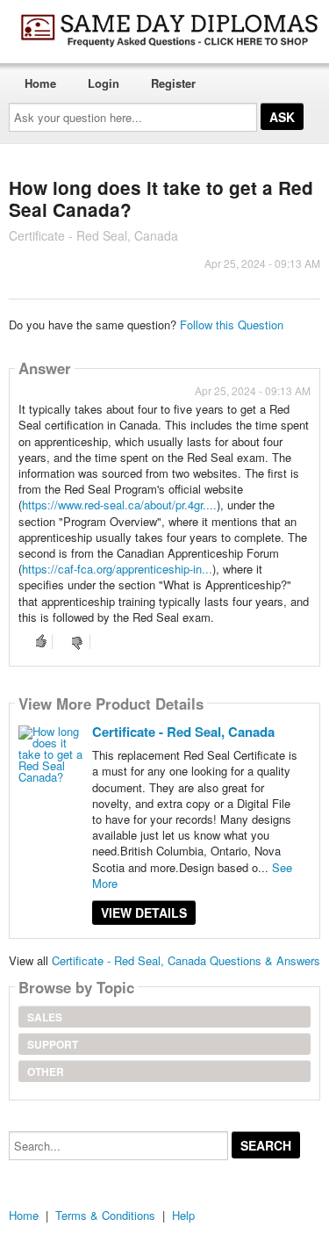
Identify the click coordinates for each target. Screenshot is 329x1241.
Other (45, 1071)
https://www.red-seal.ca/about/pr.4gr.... (119, 504)
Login (103, 83)
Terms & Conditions (105, 1215)
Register (173, 83)
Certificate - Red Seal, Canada (183, 731)
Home (40, 83)
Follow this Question (231, 324)
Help (183, 1215)
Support (52, 1044)
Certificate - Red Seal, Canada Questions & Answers (186, 960)
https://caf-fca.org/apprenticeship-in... (117, 568)
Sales (44, 1017)
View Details (144, 912)
